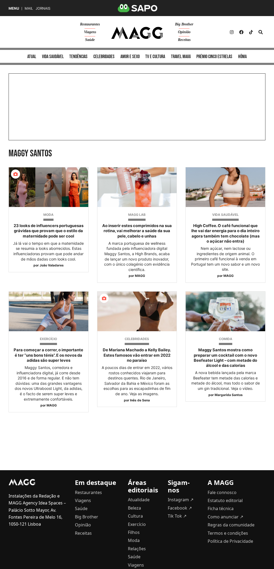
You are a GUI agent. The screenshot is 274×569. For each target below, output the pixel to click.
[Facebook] (241, 32)
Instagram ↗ (180, 500)
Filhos (134, 532)
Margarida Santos (229, 395)
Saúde (90, 40)
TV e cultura (155, 56)
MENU (14, 8)
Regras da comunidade (231, 525)
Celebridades (137, 339)
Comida (225, 339)
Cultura (135, 516)
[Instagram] (232, 32)
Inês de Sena (140, 400)
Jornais (43, 8)
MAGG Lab (137, 215)
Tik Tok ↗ (177, 516)
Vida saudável (225, 215)
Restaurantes (90, 24)
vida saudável (53, 56)
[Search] (260, 32)
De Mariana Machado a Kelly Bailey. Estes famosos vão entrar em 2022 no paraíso (137, 355)
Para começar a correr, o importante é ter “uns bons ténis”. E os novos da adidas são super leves (48, 355)
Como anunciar (225, 517)
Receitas (184, 40)
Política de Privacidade (230, 541)
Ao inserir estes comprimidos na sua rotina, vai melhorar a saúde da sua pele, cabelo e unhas (137, 230)
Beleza (134, 508)
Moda (48, 215)
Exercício (48, 339)
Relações (137, 549)
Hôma (242, 56)
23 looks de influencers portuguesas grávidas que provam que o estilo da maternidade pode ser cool (48, 230)
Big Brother (184, 24)
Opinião (184, 32)
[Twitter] (251, 32)
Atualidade (139, 500)
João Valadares (52, 265)
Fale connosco (222, 492)
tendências (78, 56)
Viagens (90, 32)
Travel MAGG (181, 56)
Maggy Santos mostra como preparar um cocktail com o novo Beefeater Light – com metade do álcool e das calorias (225, 358)
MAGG (140, 276)
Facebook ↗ (180, 508)
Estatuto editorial (225, 500)
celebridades (104, 56)
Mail (29, 8)
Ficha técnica (221, 508)
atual (31, 56)
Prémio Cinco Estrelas (214, 56)
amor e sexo (130, 56)
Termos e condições (228, 533)
